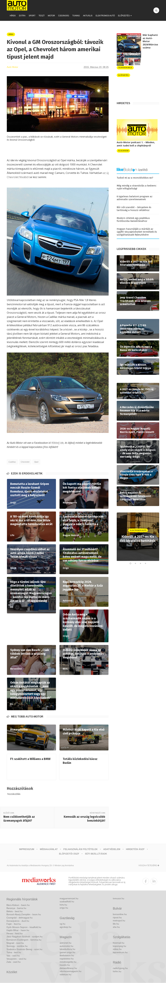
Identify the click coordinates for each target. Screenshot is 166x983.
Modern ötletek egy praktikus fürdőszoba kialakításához (133, 219)
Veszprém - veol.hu (16, 958)
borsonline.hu (120, 914)
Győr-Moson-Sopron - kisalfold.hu (23, 927)
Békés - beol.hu (14, 911)
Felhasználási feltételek (80, 849)
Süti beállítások (96, 853)
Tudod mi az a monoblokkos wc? (135, 177)
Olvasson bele (125, 67)
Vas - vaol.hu (13, 955)
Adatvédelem (111, 849)
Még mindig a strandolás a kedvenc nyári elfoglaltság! (136, 187)
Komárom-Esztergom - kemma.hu (23, 939)
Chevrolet (25, 462)
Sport (32, 16)
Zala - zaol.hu (13, 962)
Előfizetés (124, 16)
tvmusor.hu (118, 898)
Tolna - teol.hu (13, 952)
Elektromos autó (105, 16)
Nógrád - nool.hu (15, 943)
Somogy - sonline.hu (17, 946)
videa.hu (117, 949)
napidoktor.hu (67, 958)
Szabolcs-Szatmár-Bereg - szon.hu (24, 949)
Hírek (13, 16)
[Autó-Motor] (17, 5)
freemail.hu (118, 943)
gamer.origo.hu (67, 952)
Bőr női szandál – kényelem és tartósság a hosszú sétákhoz (134, 209)
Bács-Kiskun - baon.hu (18, 905)
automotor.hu (66, 946)
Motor (51, 16)
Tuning (76, 16)
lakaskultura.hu (67, 949)
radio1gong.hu (120, 968)
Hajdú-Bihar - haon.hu (17, 930)
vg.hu (62, 923)
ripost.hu (117, 917)
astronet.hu (65, 943)
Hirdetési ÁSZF (135, 849)
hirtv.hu (63, 904)
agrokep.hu (65, 927)
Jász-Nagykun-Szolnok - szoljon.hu (24, 936)
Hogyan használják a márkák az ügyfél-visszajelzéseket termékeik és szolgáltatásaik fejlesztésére (137, 231)
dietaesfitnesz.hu (68, 968)
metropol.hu (119, 920)
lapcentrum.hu (120, 952)
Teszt (42, 16)
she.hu (116, 927)
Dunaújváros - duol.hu (17, 921)
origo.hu (64, 907)
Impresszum (26, 849)
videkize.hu (65, 974)
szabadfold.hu (67, 901)
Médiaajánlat (49, 849)
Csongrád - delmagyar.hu (19, 917)
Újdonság (63, 16)
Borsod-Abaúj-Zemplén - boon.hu (23, 914)
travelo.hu (65, 965)
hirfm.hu (117, 971)
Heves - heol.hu (14, 933)
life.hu (116, 923)
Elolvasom (123, 151)
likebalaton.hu (67, 955)
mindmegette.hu (68, 962)
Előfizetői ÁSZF (69, 853)
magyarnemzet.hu (69, 898)
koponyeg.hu (119, 946)
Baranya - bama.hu (16, 908)
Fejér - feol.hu (13, 924)
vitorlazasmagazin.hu (70, 971)
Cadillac (12, 462)
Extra (22, 16)
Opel (36, 462)
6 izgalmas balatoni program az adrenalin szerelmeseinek (134, 198)
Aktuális (87, 16)
